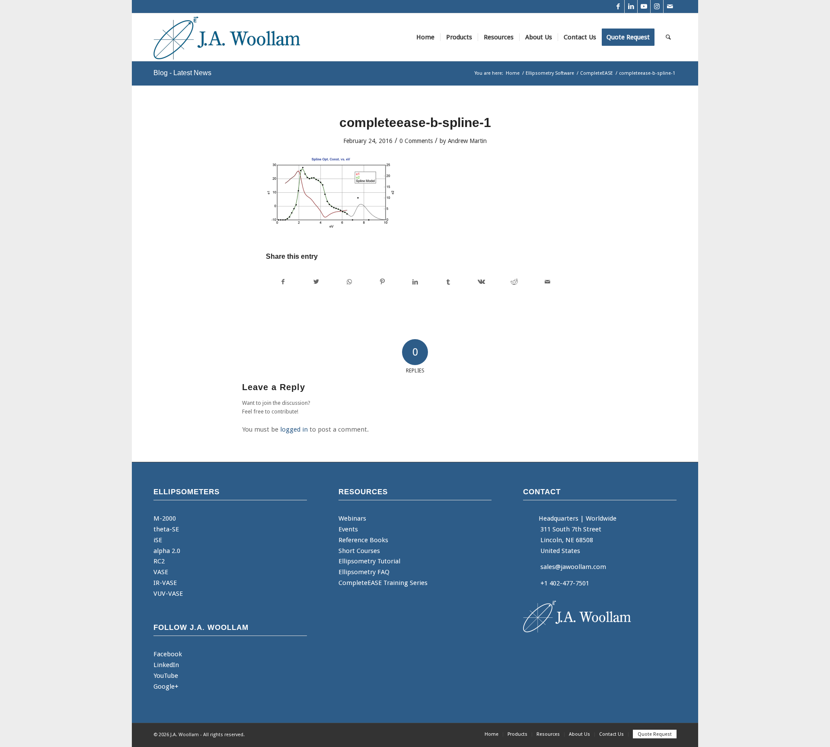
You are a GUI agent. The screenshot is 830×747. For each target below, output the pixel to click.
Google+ (166, 686)
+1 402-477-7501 (564, 583)
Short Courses (359, 551)
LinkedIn (166, 665)
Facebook (167, 654)
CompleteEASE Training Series (383, 583)
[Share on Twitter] (316, 282)
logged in (294, 429)
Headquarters (558, 518)
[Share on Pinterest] (382, 282)
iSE (157, 540)
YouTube (165, 676)
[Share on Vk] (481, 282)
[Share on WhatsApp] (349, 282)
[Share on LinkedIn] (415, 282)
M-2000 (164, 518)
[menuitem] (425, 37)
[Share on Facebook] (282, 282)
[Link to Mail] (670, 6)
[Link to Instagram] (657, 6)
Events (348, 529)
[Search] (668, 37)
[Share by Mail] (547, 282)
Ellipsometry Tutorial (369, 561)
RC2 (159, 561)
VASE (160, 572)
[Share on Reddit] (514, 282)
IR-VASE (165, 583)
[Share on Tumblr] (448, 282)
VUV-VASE (168, 594)
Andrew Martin (467, 140)
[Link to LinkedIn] (631, 6)
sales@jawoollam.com (573, 567)
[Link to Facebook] (618, 6)
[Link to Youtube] (644, 6)
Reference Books (363, 540)
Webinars (352, 518)
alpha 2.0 (166, 551)
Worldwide (601, 518)
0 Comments (416, 140)
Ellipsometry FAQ (363, 572)
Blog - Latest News (182, 72)
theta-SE (166, 529)
